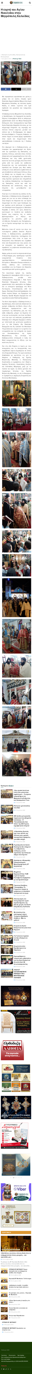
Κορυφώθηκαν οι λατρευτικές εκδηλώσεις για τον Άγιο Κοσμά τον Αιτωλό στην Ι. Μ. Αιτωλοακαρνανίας (22, 960)
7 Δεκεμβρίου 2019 (6, 58)
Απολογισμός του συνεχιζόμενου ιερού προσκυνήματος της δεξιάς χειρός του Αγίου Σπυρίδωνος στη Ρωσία (22, 903)
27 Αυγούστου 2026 (20, 802)
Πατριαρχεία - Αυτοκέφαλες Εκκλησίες (5, 791)
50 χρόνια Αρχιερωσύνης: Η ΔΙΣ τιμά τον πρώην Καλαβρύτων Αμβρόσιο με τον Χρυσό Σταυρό (22, 876)
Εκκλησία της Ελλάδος (9, 55)
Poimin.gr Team (17, 58)
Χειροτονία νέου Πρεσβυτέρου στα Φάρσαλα (20, 948)
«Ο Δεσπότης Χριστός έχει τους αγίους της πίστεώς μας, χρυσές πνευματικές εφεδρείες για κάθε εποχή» (22, 835)
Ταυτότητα (4, 1355)
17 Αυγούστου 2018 (15, 1318)
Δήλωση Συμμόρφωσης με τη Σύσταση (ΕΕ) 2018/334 (14, 1361)
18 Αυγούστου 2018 (15, 1312)
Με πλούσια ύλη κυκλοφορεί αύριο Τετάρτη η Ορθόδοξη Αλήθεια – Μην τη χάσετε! (21, 916)
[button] (10, 1177)
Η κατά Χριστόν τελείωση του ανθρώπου (18, 1309)
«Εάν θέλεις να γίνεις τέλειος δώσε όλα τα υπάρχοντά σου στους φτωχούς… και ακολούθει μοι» (16, 1255)
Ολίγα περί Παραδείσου (16, 1315)
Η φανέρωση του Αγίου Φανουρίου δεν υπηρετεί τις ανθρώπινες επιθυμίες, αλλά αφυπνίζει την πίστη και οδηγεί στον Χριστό (22, 850)
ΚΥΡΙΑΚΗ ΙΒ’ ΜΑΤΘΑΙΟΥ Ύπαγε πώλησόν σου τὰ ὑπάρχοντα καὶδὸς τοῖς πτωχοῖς (18, 1271)
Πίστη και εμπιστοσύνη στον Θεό (22, 807)
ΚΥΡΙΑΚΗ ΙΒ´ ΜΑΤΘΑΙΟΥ (9, 1322)
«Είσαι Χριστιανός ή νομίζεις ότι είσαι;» (19, 1301)
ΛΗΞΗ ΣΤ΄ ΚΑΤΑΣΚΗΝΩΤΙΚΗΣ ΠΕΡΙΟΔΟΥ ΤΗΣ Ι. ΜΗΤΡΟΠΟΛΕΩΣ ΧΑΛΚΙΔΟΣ (20, 974)
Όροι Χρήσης (20, 1355)
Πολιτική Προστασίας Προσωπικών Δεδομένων (13, 1357)
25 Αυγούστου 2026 (20, 922)
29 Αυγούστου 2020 (15, 1289)
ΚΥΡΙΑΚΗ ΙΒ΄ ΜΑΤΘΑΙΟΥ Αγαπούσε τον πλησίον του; (14, 1329)
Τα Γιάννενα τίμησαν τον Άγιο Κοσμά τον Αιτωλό (21, 938)
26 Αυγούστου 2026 (20, 966)
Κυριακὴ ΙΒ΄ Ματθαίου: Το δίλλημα (20, 1278)
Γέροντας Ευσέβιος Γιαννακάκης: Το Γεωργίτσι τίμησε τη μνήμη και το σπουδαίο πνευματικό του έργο (22, 889)
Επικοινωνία (12, 1355)
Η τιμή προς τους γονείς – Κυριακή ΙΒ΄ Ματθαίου (20, 1293)
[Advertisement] (16, 35)
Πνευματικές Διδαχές (7, 860)
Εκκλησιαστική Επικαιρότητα (10, 1249)
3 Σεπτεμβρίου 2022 (7, 1259)
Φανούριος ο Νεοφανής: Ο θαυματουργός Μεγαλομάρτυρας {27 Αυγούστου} (22, 863)
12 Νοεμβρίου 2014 (8, 1324)
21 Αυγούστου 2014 (8, 1332)
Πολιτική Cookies (5, 1359)
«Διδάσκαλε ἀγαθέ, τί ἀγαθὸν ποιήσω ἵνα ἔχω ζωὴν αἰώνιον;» (19, 1286)
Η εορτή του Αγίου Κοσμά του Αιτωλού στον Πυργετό (22, 928)
